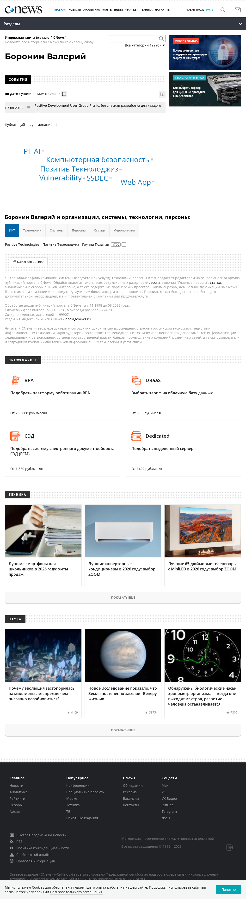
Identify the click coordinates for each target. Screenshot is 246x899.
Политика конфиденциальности (42, 848)
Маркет (72, 798)
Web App (136, 182)
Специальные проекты (85, 792)
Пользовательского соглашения (76, 892)
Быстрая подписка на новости (41, 835)
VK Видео (169, 798)
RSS (19, 841)
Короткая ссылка (30, 262)
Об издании (133, 785)
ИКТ (12, 230)
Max (165, 785)
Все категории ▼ (145, 45)
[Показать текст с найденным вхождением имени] (64, 94)
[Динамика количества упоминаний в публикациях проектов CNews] (162, 94)
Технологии (32, 230)
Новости (16, 785)
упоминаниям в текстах (40, 93)
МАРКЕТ (132, 9)
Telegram (169, 811)
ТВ (168, 9)
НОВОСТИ (74, 9)
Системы (57, 230)
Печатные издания (82, 818)
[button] (223, 10)
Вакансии (131, 798)
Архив (15, 811)
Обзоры (16, 805)
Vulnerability (60, 178)
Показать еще (123, 597)
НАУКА (159, 9)
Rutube (167, 805)
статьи (215, 282)
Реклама (130, 792)
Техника (73, 805)
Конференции (78, 785)
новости (153, 282)
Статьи (99, 230)
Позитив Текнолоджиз (79, 169)
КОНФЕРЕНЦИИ (112, 9)
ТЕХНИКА (146, 9)
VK (164, 792)
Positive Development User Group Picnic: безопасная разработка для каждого (98, 105)
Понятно (228, 889)
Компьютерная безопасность (97, 159)
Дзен (166, 818)
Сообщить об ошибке (33, 854)
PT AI (32, 151)
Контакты (131, 805)
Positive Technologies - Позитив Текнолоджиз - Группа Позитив (57, 244)
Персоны (79, 230)
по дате (11, 93)
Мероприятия (124, 230)
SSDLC (97, 178)
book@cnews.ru (78, 319)
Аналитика (91, 9)
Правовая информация (35, 861)
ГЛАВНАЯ (60, 9)
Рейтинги (17, 798)
